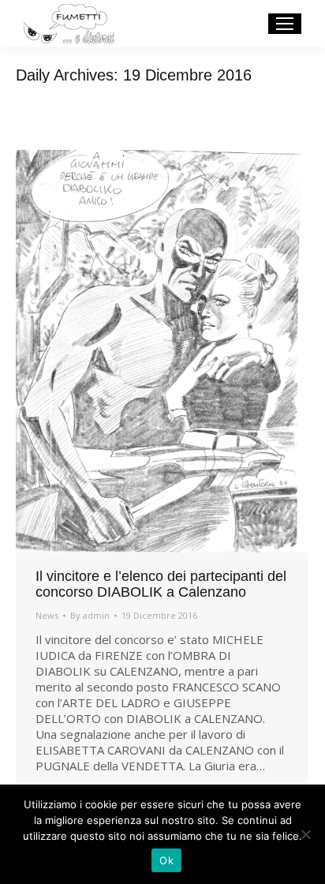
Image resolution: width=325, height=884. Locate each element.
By (90, 615)
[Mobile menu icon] (284, 23)
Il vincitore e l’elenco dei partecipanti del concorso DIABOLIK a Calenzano (160, 584)
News (46, 615)
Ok (166, 860)
